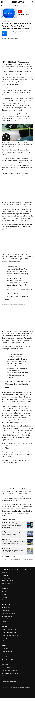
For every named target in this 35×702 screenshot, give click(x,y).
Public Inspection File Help (10, 635)
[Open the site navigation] (6, 2)
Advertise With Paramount (9, 670)
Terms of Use (5, 657)
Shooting (7, 557)
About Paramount (7, 667)
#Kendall (11, 278)
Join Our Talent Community (10, 673)
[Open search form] (33, 2)
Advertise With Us (7, 616)
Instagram (4, 597)
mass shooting (8, 489)
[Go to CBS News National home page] (17, 2)
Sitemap (4, 621)
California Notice (7, 651)
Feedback (5, 678)
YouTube (4, 591)
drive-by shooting (9, 504)
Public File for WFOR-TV (9, 629)
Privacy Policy (6, 648)
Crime (13, 557)
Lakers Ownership (7, 583)
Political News (6, 575)
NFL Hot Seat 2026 (7, 581)
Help (3, 676)
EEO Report (5, 640)
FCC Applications (7, 638)
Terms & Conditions (7, 619)
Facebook (5, 594)
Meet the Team (6, 607)
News (10, 6)
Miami (3, 6)
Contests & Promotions (8, 613)
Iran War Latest (6, 578)
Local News (5, 21)
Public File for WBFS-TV (9, 632)
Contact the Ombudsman (9, 681)
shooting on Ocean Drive (10, 511)
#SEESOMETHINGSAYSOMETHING (20, 290)
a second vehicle (23, 498)
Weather (17, 6)
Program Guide (6, 610)
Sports (25, 6)
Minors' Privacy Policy (8, 660)
